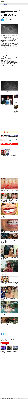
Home (1, 10)
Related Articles (4, 343)
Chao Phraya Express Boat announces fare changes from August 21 (15, 351)
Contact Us (19, 398)
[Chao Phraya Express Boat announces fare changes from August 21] (15, 348)
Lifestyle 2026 (15, 11)
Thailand (12, 11)
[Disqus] (9, 366)
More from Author (5, 344)
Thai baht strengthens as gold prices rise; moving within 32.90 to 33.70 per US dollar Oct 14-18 (14, 339)
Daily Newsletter (7, 11)
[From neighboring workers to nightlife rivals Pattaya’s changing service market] (3, 348)
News (10, 11)
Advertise (22, 398)
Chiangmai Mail (2, 11)
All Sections (5, 4)
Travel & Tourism (3, 12)
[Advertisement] (14, 7)
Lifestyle (2, 4)
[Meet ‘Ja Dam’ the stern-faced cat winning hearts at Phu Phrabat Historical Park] (9, 348)
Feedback (25, 398)
